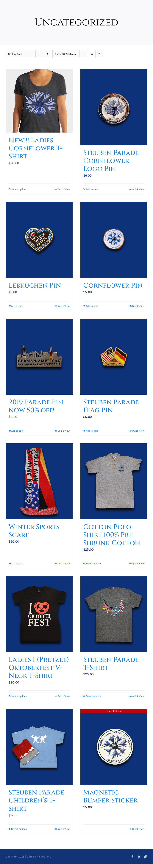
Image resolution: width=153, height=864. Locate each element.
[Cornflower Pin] (113, 240)
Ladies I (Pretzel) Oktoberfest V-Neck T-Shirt (39, 667)
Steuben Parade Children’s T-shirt (36, 800)
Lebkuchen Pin (35, 285)
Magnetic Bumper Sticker (110, 796)
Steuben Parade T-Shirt (111, 663)
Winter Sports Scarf (34, 531)
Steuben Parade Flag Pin (111, 406)
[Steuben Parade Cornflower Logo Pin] (113, 107)
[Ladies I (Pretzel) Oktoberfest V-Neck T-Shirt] (39, 614)
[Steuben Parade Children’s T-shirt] (39, 747)
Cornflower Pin (113, 285)
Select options (19, 189)
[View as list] (99, 54)
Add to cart (92, 189)
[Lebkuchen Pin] (39, 240)
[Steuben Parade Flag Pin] (113, 357)
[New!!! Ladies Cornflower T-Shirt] (39, 101)
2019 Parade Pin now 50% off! (36, 406)
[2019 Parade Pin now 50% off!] (39, 357)
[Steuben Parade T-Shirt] (113, 614)
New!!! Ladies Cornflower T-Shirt (36, 148)
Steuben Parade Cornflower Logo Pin (111, 160)
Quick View (63, 189)
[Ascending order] (47, 54)
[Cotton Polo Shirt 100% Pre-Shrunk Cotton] (113, 481)
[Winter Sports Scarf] (39, 481)
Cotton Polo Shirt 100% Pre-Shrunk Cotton (111, 535)
